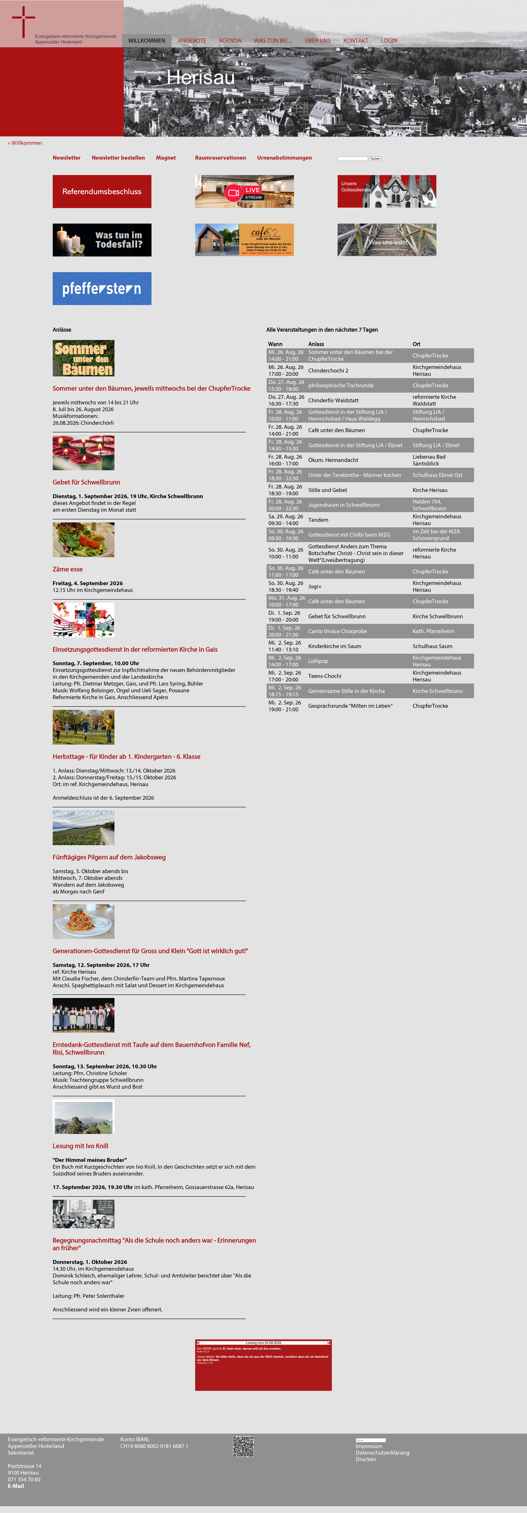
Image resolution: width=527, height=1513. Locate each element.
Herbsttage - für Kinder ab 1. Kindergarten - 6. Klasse (127, 756)
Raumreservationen (220, 157)
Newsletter (67, 157)
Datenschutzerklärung (382, 1452)
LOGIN (389, 40)
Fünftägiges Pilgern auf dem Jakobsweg (109, 857)
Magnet (166, 157)
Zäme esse (68, 569)
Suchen (375, 158)
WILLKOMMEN (146, 40)
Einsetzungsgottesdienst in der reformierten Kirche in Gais (135, 649)
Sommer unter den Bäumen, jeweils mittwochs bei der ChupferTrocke (152, 388)
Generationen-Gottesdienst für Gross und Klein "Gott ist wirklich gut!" (150, 951)
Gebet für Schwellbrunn (86, 482)
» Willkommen (27, 142)
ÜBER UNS (318, 40)
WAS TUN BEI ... (273, 40)
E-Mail (16, 1486)
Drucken (366, 1459)
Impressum (369, 1446)
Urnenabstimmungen (284, 157)
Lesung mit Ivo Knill (80, 1146)
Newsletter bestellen (118, 157)
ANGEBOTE (192, 40)
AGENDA (230, 40)
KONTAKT (355, 40)
